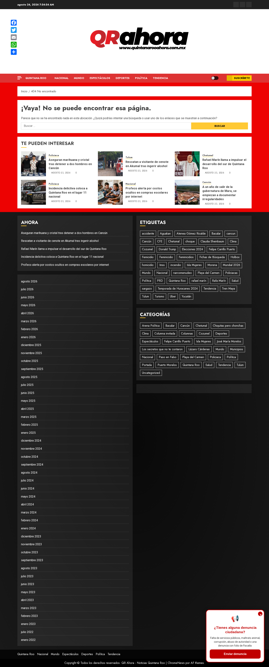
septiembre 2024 (32, 464)
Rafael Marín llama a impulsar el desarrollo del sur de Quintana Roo (224, 164)
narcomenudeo (182, 273)
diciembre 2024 (31, 440)
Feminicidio (166, 257)
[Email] (13, 37)
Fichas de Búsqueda (212, 257)
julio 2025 (27, 385)
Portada (147, 365)
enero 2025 (28, 432)
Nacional (61, 78)
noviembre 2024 (31, 448)
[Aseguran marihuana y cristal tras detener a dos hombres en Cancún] (33, 163)
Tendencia (160, 78)
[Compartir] (13, 52)
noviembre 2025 (31, 353)
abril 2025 (27, 409)
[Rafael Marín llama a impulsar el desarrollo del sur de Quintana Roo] (187, 163)
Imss (162, 265)
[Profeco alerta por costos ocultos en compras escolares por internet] (110, 192)
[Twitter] (242, 4)
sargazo (147, 288)
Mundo (79, 78)
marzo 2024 (28, 512)
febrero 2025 (29, 424)
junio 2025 (27, 393)
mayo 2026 (28, 305)
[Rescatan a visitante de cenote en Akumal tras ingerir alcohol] (110, 163)
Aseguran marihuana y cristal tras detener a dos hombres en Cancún (70, 164)
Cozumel (147, 249)
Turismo (159, 296)
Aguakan (165, 233)
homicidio (148, 265)
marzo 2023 (28, 608)
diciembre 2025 (31, 345)
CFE (159, 241)
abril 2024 (27, 504)
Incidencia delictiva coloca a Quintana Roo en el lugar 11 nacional (68, 192)
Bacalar (216, 233)
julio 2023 (27, 576)
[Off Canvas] (19, 77)
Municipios (236, 349)
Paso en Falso (167, 357)
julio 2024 (27, 480)
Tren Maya (228, 288)
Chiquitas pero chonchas (228, 326)
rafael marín (199, 281)
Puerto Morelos (167, 365)
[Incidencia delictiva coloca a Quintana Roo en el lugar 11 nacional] (33, 192)
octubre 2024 (29, 456)
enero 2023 (28, 624)
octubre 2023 (29, 552)
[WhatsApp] (13, 44)
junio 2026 (27, 297)
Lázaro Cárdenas (199, 349)
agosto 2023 (29, 568)
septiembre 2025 (32, 369)
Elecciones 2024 (192, 249)
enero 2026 (28, 337)
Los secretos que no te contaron (162, 349)
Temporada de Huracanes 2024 (178, 288)
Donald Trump (167, 249)
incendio (176, 265)
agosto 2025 (29, 377)
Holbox (235, 257)
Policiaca (54, 155)
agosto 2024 (29, 472)
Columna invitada (164, 333)
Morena (212, 265)
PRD (160, 281)
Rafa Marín (219, 281)
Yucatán (186, 296)
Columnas (187, 333)
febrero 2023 (29, 616)
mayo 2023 (28, 592)
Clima (233, 241)
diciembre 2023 (31, 536)
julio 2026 (27, 289)
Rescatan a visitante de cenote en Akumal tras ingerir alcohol (60, 241)
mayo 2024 (28, 496)
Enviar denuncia (235, 653)
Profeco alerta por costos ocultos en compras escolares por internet (147, 192)
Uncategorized (151, 373)
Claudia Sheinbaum (212, 241)
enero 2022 (28, 640)
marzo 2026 (28, 321)
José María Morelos (229, 341)
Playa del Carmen (208, 273)
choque (190, 241)
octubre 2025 (29, 361)
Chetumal (207, 155)
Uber (173, 296)
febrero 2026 (29, 329)
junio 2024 (27, 488)
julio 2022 (27, 632)
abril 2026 (27, 313)
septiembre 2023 (32, 560)
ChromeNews (176, 663)
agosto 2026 (29, 281)
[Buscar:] (106, 125)
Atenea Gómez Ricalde (191, 233)
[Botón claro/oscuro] (214, 78)
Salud (235, 281)
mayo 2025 (28, 401)
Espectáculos (100, 78)
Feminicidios (186, 257)
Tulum (129, 157)
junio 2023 (27, 584)
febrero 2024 (29, 520)
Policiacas (231, 273)
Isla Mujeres (194, 265)
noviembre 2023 (31, 544)
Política (141, 78)
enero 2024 (28, 528)
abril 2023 (27, 600)
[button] (222, 78)
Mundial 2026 (231, 265)
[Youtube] (249, 4)
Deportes (123, 78)
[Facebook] (236, 4)
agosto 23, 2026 (60, 172)
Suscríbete (242, 78)
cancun (231, 233)
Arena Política (151, 326)
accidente (148, 233)
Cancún (206, 182)
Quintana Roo (35, 78)
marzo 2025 (28, 417)
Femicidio (148, 257)
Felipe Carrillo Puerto (222, 249)
